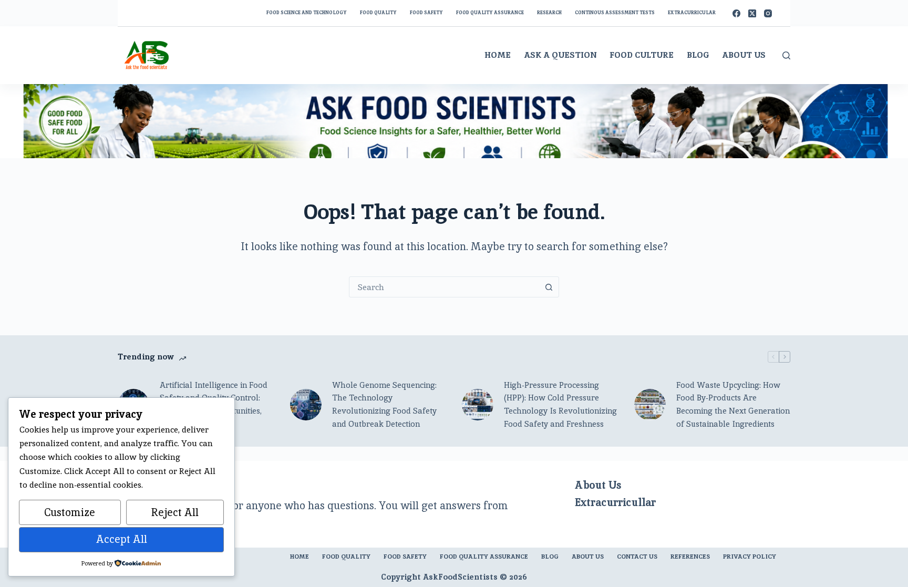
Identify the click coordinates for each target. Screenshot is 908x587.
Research (549, 12)
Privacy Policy (749, 557)
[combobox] (444, 286)
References (690, 557)
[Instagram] (768, 13)
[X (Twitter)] (752, 13)
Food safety (426, 12)
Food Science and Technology (306, 12)
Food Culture (642, 54)
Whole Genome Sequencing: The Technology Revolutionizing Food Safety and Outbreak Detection (384, 404)
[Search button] (549, 287)
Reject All (175, 512)
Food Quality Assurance (490, 12)
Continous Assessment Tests (615, 12)
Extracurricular (692, 12)
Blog (698, 54)
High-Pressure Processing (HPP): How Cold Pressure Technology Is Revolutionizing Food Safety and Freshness (560, 404)
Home (497, 54)
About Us (744, 54)
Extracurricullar (615, 502)
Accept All (121, 539)
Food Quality (378, 12)
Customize (69, 512)
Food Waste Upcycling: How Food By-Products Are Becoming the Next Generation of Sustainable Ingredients (733, 404)
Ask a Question (560, 54)
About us (588, 557)
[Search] (786, 55)
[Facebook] (736, 13)
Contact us (637, 557)
